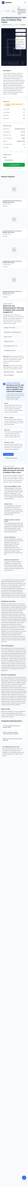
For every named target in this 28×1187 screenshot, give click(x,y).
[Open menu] (25, 2)
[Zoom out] (22, 30)
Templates (7, 11)
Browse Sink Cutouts (11, 458)
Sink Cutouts (14, 11)
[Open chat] (24, 1178)
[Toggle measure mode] (19, 34)
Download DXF (15, 165)
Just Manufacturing (6, 24)
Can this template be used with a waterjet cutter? (11, 726)
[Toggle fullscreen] (22, 34)
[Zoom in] (17, 30)
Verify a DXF (19, 372)
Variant (5, 157)
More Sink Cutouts (9, 372)
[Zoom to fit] (24, 30)
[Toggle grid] (17, 34)
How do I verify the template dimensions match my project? (11, 733)
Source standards (9, 375)
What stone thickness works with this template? (12, 739)
